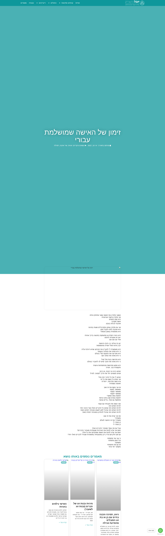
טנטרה (31, 3)
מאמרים (24, 3)
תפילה (56, 145)
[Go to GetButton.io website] (160, 534)
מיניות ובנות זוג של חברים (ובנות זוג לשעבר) (83, 506)
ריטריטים (42, 3)
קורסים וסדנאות (67, 3)
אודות (78, 3)
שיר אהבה (63, 145)
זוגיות (70, 145)
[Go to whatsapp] (160, 530)
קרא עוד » (89, 525)
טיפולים (53, 3)
